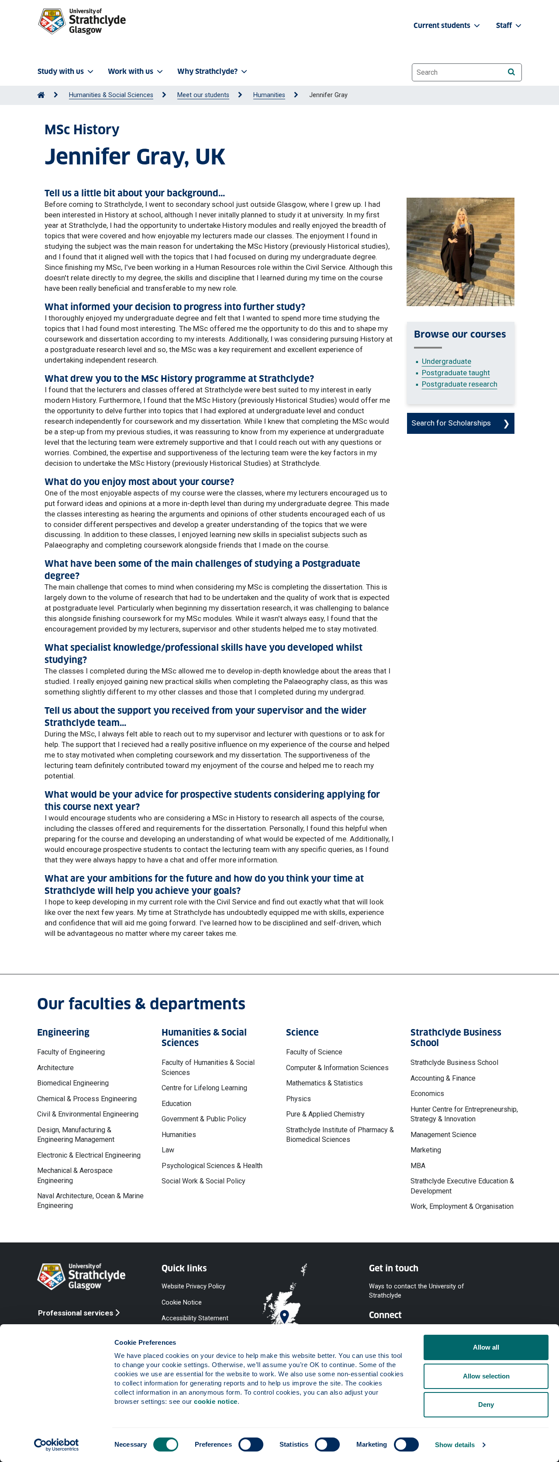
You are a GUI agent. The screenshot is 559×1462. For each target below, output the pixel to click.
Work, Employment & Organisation (462, 1206)
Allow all (486, 1347)
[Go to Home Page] (41, 95)
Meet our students (203, 95)
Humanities (269, 95)
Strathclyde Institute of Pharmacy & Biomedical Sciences (340, 1135)
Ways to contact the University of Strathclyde (416, 1291)
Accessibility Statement (195, 1318)
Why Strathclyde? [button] (207, 71)
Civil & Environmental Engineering (87, 1114)
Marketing (426, 1150)
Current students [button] (443, 25)
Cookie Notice (182, 1302)
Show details (455, 1444)
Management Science (443, 1135)
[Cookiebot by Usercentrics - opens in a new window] (56, 1445)
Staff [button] (505, 25)
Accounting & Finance (443, 1078)
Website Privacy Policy (193, 1286)
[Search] (511, 72)
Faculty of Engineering (71, 1052)
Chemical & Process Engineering (87, 1099)
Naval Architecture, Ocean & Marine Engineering (90, 1201)
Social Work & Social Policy (203, 1181)
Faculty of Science (314, 1052)
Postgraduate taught (456, 372)
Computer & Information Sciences (337, 1068)
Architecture (55, 1068)
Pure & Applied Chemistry (325, 1114)
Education (176, 1103)
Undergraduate (446, 361)
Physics (298, 1099)
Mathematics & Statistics (324, 1083)
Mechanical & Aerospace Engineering (75, 1175)
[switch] (250, 1445)
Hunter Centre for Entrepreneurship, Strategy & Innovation (464, 1114)
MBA (418, 1166)
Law (168, 1150)
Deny (486, 1404)
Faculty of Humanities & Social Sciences (208, 1067)
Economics (427, 1093)
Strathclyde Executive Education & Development (462, 1186)
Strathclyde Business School (454, 1062)
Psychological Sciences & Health (212, 1166)
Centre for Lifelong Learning (204, 1088)
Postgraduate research (459, 384)
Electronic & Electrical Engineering (89, 1155)
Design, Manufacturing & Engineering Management (75, 1135)
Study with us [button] (61, 71)
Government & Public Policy (204, 1119)
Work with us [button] (130, 71)
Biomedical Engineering (73, 1083)
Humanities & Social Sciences (111, 95)
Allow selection (486, 1376)
